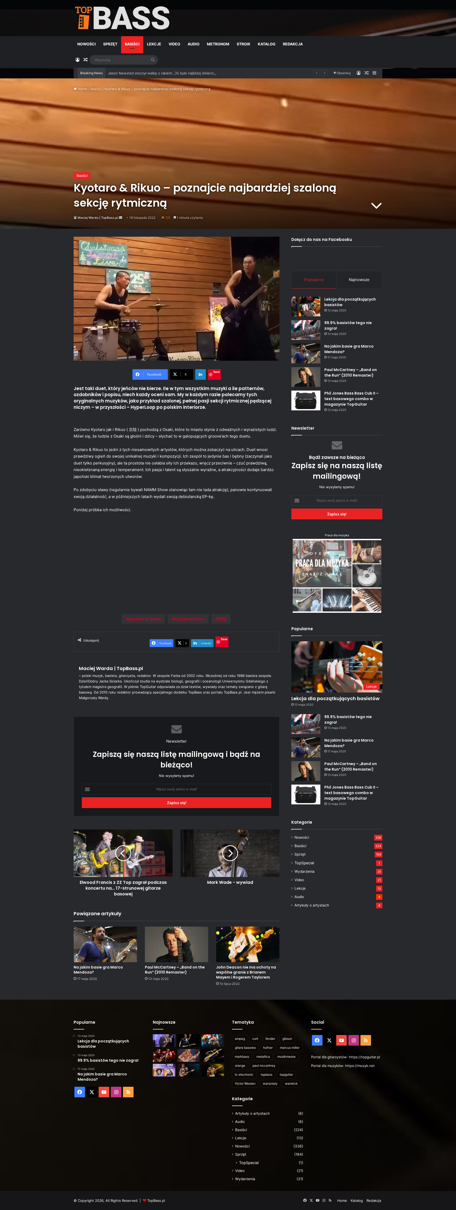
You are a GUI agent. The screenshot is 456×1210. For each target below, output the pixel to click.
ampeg (240, 1039)
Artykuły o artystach (311, 905)
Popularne (314, 279)
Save (216, 372)
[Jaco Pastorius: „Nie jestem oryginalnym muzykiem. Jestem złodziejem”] (188, 1055)
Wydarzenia (304, 871)
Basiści (132, 44)
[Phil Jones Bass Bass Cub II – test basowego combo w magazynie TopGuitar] (305, 400)
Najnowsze (359, 279)
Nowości (86, 44)
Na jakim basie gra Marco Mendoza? (98, 970)
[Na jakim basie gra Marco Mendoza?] (105, 944)
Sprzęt (110, 44)
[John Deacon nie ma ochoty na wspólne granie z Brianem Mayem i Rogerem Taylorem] (247, 944)
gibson (287, 1039)
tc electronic (244, 1074)
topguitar (286, 1074)
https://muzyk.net (360, 1066)
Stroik (243, 44)
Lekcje (154, 44)
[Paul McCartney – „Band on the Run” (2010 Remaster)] (176, 944)
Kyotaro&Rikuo (189, 618)
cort (255, 1039)
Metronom (218, 44)
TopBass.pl (156, 1200)
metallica (263, 1057)
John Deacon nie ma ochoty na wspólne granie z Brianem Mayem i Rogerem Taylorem (246, 972)
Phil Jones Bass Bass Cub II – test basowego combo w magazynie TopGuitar (351, 399)
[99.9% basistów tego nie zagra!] (305, 330)
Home (82, 89)
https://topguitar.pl (364, 1057)
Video (174, 44)
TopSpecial (304, 863)
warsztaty (270, 1083)
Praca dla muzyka (337, 535)
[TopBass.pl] (122, 18)
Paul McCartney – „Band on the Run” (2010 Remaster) (175, 970)
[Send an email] (120, 218)
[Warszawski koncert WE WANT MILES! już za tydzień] (213, 1070)
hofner (268, 1048)
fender (270, 1039)
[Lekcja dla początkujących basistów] (305, 306)
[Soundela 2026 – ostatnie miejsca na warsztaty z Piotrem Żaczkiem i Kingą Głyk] (164, 1070)
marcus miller (290, 1048)
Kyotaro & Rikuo (144, 618)
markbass (242, 1057)
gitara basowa (245, 1048)
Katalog (267, 44)
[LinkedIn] (200, 374)
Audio (194, 44)
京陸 (222, 618)
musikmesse (286, 1057)
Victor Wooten (245, 1083)
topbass (266, 1074)
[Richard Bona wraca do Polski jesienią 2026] (213, 1055)
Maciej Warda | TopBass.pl (98, 218)
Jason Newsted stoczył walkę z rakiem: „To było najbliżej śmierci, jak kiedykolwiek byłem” (181, 73)
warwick (291, 1083)
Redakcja (293, 44)
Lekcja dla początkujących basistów (335, 698)
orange (240, 1065)
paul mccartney (264, 1065)
